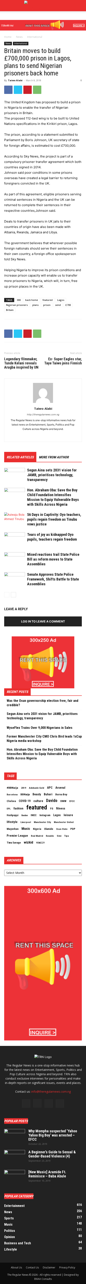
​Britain (10, 309)
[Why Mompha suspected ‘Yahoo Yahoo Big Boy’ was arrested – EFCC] (14, 1136)
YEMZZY (40, 842)
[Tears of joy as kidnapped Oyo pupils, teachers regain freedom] (14, 539)
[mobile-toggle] (7, 5)
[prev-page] (6, 594)
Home (7, 37)
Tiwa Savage (14, 842)
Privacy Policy (67, 1267)
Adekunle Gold (36, 787)
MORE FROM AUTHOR (54, 457)
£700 (68, 304)
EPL (9, 808)
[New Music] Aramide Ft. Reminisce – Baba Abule (47, 1174)
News (19, 37)
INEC (34, 815)
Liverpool (25, 822)
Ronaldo (50, 836)
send (58, 304)
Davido (51, 801)
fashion (18, 808)
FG (51, 808)
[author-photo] (43, 403)
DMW (63, 801)
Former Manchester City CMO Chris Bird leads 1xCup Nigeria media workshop (44, 738)
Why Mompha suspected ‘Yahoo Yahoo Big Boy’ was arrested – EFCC (52, 1135)
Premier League (17, 836)
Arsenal (60, 787)
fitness (60, 808)
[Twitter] (18, 90)
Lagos (60, 299)
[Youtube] (60, 1103)
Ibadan (24, 815)
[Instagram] (37, 1103)
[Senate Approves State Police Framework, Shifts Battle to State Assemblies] (14, 579)
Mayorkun (13, 828)
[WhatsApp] (37, 90)
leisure (68, 815)
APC (49, 787)
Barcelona (12, 794)
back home (31, 299)
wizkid (28, 842)
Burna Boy (61, 794)
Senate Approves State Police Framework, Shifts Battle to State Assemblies (53, 579)
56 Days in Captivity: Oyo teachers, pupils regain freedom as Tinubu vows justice (54, 519)
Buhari (48, 794)
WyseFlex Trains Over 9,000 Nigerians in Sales (39, 728)
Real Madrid (37, 836)
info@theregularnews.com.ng (51, 1091)
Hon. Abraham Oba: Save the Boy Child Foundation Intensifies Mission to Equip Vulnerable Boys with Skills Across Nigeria (42, 754)
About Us (16, 1267)
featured (48, 299)
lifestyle (12, 822)
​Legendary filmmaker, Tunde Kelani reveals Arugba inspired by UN (21, 363)
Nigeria (37, 829)
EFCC (72, 801)
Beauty (37, 794)
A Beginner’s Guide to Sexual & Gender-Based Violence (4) (52, 1154)
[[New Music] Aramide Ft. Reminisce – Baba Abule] (14, 1177)
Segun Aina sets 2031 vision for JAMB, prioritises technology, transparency (52, 475)
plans (35, 304)
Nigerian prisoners (17, 304)
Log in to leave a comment (43, 621)
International (34, 37)
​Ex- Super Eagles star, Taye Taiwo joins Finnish (63, 361)
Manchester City (42, 822)
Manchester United (63, 822)
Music (26, 829)
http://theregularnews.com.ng (43, 414)
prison (47, 304)
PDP (72, 828)
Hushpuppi (12, 815)
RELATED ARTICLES (20, 457)
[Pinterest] (27, 90)
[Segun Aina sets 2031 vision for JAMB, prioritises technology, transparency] (14, 475)
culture (38, 801)
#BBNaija (12, 787)
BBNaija (25, 794)
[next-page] (13, 594)
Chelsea (11, 801)
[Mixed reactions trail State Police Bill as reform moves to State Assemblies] (14, 559)
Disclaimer (49, 1267)
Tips (66, 835)
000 (19, 299)
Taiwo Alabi (15, 80)
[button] (80, 5)
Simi (59, 836)
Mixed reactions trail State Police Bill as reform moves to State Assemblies (53, 559)
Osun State (61, 829)
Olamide (48, 828)
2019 (23, 787)
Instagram (44, 815)
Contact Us (32, 1267)
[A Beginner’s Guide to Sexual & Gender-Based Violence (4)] (14, 1157)
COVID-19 (24, 801)
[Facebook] (8, 90)
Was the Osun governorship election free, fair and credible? (42, 703)
